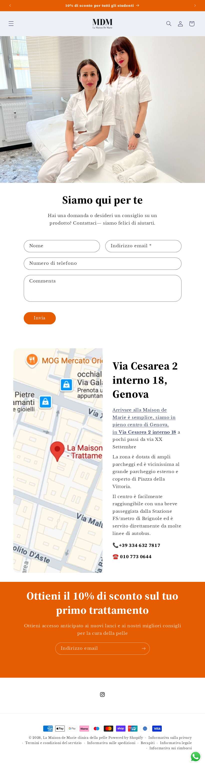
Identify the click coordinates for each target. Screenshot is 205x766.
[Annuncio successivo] (195, 5)
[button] (11, 23)
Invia (40, 318)
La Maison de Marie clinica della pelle (75, 738)
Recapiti (148, 743)
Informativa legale (176, 743)
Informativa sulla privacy (170, 738)
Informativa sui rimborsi (171, 748)
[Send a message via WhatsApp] (195, 757)
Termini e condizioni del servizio (53, 743)
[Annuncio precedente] (10, 5)
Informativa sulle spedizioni (111, 743)
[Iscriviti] (144, 648)
